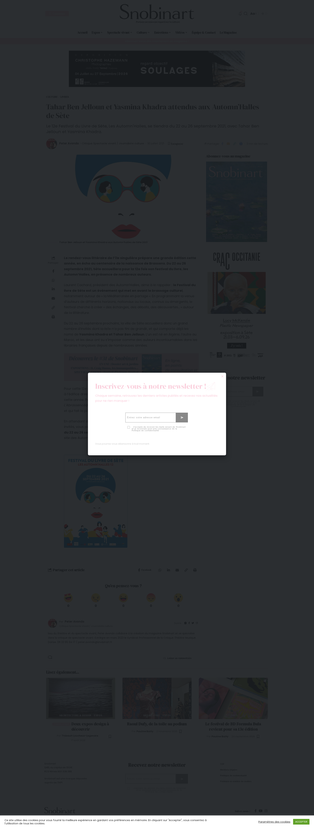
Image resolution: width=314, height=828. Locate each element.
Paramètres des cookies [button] (274, 821)
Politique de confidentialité (145, 431)
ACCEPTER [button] (301, 821)
